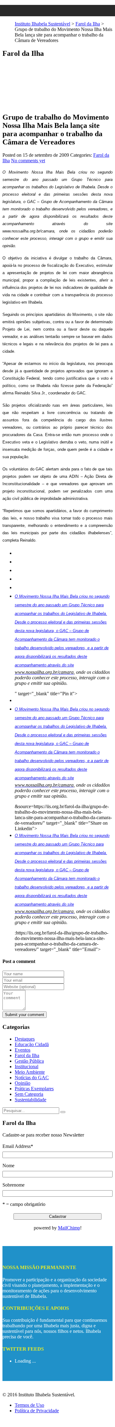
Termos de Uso (29, 1405)
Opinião (22, 1083)
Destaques (25, 1038)
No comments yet (28, 160)
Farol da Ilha (87, 23)
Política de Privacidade (37, 1410)
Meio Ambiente (30, 1072)
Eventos (22, 1050)
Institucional (26, 1066)
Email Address (17, 1146)
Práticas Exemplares (34, 1088)
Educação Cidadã (32, 1044)
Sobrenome (13, 1184)
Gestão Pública (29, 1061)
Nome (8, 1165)
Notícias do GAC (32, 1077)
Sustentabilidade (30, 1099)
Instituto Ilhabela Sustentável (42, 23)
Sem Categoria (29, 1094)
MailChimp (69, 1227)
